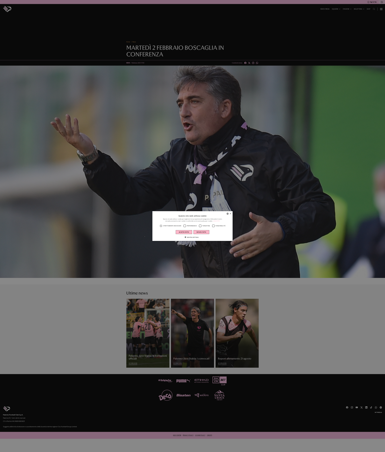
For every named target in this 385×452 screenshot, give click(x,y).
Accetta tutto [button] (184, 232)
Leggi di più (216, 221)
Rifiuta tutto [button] (201, 232)
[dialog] (192, 226)
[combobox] (228, 214)
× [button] (230, 213)
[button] (192, 237)
